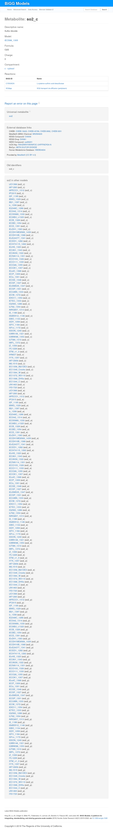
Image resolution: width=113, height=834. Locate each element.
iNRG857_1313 (16, 309)
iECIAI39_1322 (16, 252)
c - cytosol (9, 68)
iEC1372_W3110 (17, 375)
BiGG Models (17, 3)
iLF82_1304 (15, 306)
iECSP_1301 (15, 288)
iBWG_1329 (15, 199)
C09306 (28, 136)
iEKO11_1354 (16, 297)
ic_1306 (13, 204)
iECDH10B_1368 (17, 234)
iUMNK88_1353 (17, 336)
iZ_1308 (13, 345)
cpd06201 (28, 142)
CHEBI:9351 (57, 131)
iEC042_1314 (16, 211)
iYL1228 (13, 348)
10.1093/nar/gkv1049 (99, 818)
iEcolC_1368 (15, 270)
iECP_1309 (15, 273)
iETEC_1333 (15, 300)
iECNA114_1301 (17, 255)
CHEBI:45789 (33, 131)
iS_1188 (13, 312)
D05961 (23, 139)
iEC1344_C (15, 381)
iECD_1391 (15, 225)
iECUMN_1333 (16, 291)
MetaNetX (21, 154)
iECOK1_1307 (16, 267)
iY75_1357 (14, 357)
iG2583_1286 (16, 303)
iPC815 (13, 193)
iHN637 (13, 354)
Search (104, 9)
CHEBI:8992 (45, 131)
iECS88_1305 (11, 40)
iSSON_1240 (15, 330)
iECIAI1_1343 (16, 249)
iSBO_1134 (15, 318)
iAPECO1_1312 (17, 190)
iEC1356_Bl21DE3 (18, 366)
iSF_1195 (14, 196)
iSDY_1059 (14, 321)
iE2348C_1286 (16, 208)
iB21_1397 (14, 202)
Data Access (32, 9)
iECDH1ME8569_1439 (20, 231)
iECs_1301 (14, 276)
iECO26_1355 (16, 264)
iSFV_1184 (14, 324)
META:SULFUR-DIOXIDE (26, 147)
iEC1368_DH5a (17, 378)
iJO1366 (13, 184)
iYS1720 (13, 387)
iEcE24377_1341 (17, 237)
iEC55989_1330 (17, 214)
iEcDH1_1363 (16, 228)
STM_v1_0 (14, 351)
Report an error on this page (21, 103)
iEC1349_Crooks (17, 369)
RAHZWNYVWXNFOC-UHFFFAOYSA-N (34, 144)
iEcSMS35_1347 (17, 285)
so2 (11, 115)
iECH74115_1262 (18, 243)
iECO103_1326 (16, 258)
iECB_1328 (15, 219)
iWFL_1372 (15, 342)
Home (9, 9)
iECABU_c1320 (16, 216)
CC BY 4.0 (31, 154)
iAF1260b (14, 360)
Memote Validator (45, 9)
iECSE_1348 (15, 279)
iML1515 (13, 363)
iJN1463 (13, 384)
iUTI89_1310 (15, 339)
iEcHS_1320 (15, 246)
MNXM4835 (37, 133)
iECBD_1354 (15, 222)
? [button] (29, 111)
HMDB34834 (40, 149)
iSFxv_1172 (15, 327)
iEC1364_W (15, 372)
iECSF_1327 (15, 282)
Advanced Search (19, 9)
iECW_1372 (15, 294)
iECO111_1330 (16, 261)
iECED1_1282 (16, 240)
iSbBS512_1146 (17, 315)
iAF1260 (13, 187)
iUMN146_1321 (17, 333)
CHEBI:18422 (21, 131)
